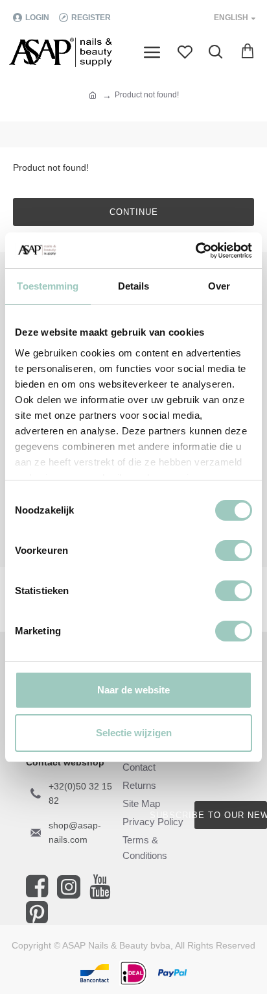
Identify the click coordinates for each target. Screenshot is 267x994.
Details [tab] (134, 286)
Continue (134, 212)
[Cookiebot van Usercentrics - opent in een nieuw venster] (195, 250)
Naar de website (133, 689)
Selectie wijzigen (134, 732)
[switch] (233, 550)
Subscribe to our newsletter (230, 815)
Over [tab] (219, 286)
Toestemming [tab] (47, 286)
